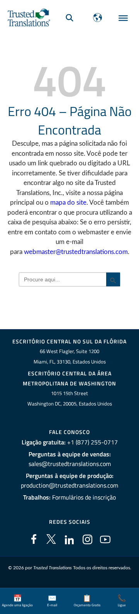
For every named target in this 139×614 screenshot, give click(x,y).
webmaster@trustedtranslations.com (76, 252)
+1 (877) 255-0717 (92, 442)
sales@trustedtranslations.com (70, 463)
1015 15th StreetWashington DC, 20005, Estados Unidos (69, 398)
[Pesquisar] (69, 18)
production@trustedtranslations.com (69, 485)
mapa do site (68, 202)
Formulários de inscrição (84, 497)
